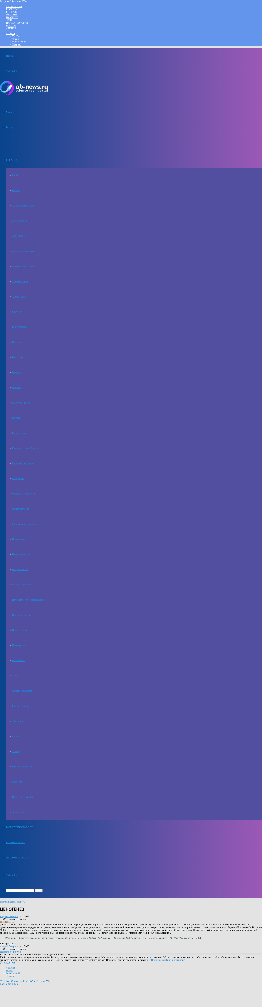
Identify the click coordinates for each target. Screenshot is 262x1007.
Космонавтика (19, 433)
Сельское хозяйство (22, 690)
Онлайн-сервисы (17, 857)
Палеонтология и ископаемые (27, 599)
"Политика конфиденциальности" (167, 960)
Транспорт (17, 721)
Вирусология (19, 327)
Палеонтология (17, 23)
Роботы (11, 25)
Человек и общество (22, 766)
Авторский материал (23, 205)
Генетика (17, 342)
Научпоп (12, 17)
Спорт (15, 675)
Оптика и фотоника (22, 584)
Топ (8, 145)
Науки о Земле (19, 539)
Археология (14, 6)
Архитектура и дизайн (23, 251)
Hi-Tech (16, 190)
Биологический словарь (12, 901)
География (17, 357)
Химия (15, 751)
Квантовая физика (21, 402)
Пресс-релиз (18, 645)
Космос (11, 12)
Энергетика (18, 812)
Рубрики (11, 160)
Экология (17, 781)
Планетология (19, 630)
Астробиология (20, 281)
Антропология (19, 220)
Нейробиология (20, 569)
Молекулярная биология (24, 524)
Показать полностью (10, 951)
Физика (11, 28)
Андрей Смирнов (9, 916)
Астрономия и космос (23, 266)
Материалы (18, 478)
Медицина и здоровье (23, 493)
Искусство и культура (23, 797)
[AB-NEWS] (24, 94)
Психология (18, 660)
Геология (17, 372)
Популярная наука (21, 615)
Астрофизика (19, 296)
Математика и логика (23, 463)
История (16, 387)
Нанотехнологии (21, 554)
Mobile (15, 175)
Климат (16, 418)
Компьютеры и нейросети (25, 448)
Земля (10, 20)
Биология (12, 9)
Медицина (13, 14)
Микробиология (20, 509)
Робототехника (20, 706)
